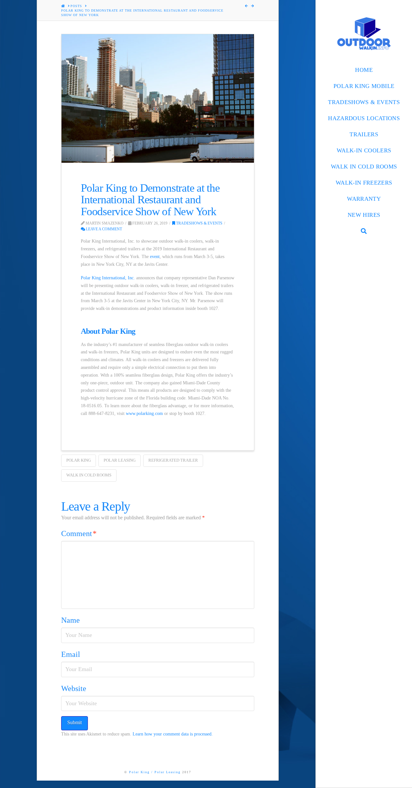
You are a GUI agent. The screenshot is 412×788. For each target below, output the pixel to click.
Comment (79, 533)
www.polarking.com (144, 413)
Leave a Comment (103, 229)
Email (70, 654)
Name (70, 620)
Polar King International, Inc (107, 277)
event (155, 256)
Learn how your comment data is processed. (173, 734)
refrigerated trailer (173, 460)
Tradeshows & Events (198, 223)
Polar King (78, 460)
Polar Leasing (120, 460)
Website (73, 688)
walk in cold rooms (88, 475)
